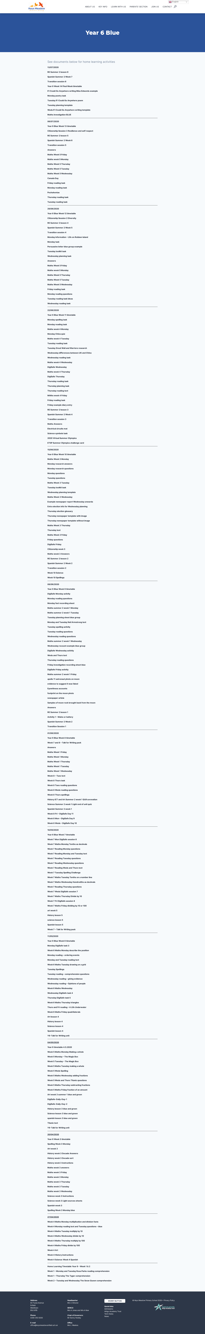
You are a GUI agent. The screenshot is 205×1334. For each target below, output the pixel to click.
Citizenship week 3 (56, 549)
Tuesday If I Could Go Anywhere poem (65, 100)
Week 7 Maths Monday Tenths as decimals (67, 844)
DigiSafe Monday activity (58, 594)
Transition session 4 (56, 232)
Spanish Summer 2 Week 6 (59, 140)
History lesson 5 (55, 915)
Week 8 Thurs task (56, 780)
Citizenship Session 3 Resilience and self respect (70, 131)
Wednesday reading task (58, 303)
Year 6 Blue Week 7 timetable (61, 834)
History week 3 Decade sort (60, 1158)
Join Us (155, 6)
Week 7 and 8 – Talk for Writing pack (64, 742)
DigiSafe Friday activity (57, 669)
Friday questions (55, 539)
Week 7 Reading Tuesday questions (64, 858)
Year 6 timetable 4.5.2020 (59, 1047)
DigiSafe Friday (54, 544)
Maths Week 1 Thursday (58, 761)
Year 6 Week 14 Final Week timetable (64, 86)
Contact (167, 6)
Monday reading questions (59, 294)
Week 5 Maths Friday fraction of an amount (67, 1090)
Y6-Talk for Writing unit (58, 1035)
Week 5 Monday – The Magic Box (62, 1056)
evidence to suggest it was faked (62, 684)
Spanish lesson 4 (55, 1031)
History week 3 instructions (60, 1163)
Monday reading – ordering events (63, 955)
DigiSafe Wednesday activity (60, 650)
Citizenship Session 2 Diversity (61, 218)
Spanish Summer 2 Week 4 (59, 414)
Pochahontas (53, 192)
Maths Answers (54, 424)
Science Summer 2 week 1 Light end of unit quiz (69, 804)
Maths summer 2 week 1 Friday (61, 674)
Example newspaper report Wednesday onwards (70, 502)
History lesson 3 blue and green (62, 1109)
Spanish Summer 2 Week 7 (59, 77)
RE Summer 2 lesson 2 (57, 558)
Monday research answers (59, 464)
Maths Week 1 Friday (57, 752)
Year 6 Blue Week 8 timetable (61, 738)
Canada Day (52, 178)
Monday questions (56, 473)
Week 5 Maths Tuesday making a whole (65, 1066)
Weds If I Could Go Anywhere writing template (68, 110)
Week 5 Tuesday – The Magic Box (63, 1061)
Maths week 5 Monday (57, 159)
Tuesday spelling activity (58, 627)
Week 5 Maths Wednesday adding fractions (67, 1075)
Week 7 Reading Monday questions (63, 849)
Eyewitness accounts (57, 688)
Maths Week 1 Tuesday (58, 766)
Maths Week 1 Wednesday (59, 771)
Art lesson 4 (53, 1017)
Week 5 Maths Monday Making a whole (65, 1052)
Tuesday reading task (57, 202)
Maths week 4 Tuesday (58, 338)
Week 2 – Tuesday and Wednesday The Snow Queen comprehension (79, 1280)
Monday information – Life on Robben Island (67, 237)
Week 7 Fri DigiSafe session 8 (61, 901)
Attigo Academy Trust (112, 1311)
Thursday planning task (58, 386)
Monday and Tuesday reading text (63, 960)
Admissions (108, 1309)
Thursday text (54, 530)
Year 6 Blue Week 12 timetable (61, 213)
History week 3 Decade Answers (62, 1153)
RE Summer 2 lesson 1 (57, 712)
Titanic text (52, 1123)
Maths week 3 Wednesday (59, 1191)
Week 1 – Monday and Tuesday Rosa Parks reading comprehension (78, 1271)
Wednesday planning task (59, 256)
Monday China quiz (56, 334)
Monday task (53, 242)
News (106, 1316)
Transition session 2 (56, 568)
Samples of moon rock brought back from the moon (71, 703)
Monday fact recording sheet (60, 603)
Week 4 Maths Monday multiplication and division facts (72, 1222)
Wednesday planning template (61, 492)
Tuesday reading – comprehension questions (68, 974)
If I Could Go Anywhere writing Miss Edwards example (72, 91)
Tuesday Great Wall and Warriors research (67, 348)
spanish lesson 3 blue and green (62, 1118)
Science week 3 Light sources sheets (64, 1201)
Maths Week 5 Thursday (58, 164)
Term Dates (108, 1314)
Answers (51, 150)
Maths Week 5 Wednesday (59, 173)
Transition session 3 (56, 419)
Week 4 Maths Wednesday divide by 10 (65, 1236)
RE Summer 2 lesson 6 (57, 72)
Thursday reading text (57, 391)
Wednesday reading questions (61, 636)
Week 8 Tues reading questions (62, 785)
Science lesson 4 (55, 1026)
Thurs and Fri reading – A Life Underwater (66, 1007)
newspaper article (55, 698)
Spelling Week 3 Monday (58, 1144)
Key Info (103, 6)
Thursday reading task (57, 197)
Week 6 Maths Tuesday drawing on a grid (66, 964)
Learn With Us (118, 6)
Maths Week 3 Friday (57, 535)
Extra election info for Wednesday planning (67, 506)
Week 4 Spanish (70, 1259)
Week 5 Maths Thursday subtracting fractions (68, 1085)
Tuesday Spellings (55, 969)
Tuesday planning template (60, 105)
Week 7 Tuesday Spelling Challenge (64, 872)
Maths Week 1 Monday (57, 757)
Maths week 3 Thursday (58, 1182)
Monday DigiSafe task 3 (58, 945)
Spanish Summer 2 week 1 (59, 809)
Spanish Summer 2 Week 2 (59, 563)
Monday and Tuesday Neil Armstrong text (66, 622)
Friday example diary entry (59, 405)
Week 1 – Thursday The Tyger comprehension (68, 1276)
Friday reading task (56, 183)
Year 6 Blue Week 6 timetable (61, 941)
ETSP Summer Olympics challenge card (65, 443)
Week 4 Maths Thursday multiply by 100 (66, 1240)
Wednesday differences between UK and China (69, 353)
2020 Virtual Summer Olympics (62, 438)
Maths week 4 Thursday (58, 372)
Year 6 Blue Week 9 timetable (61, 589)
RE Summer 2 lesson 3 (57, 410)
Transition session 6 (56, 81)
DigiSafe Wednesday (57, 367)
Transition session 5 (56, 145)
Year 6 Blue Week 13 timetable (61, 126)
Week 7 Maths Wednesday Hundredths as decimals (71, 882)
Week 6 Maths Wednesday (59, 988)
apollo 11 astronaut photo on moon (63, 679)
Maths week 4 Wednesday (59, 362)
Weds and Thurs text (57, 655)
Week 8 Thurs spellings (58, 795)
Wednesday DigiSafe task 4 (60, 993)
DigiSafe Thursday (56, 376)
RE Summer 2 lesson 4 (57, 223)
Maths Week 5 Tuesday (58, 169)
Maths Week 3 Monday (58, 459)
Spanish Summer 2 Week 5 (59, 227)
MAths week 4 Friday (57, 395)
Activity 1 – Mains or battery (60, 717)
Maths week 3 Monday (58, 1177)
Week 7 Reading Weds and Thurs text (64, 868)
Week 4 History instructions (60, 1255)
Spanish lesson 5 (55, 924)
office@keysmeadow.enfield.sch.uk (44, 1325)
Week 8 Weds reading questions (62, 790)
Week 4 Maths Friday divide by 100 (63, 1245)
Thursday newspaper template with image (67, 516)
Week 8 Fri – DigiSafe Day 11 (60, 814)
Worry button (115, 1301)
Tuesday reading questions (60, 631)
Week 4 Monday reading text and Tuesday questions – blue (74, 1226)
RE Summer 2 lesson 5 (57, 135)
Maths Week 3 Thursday (58, 525)
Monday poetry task (56, 96)
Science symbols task (57, 433)
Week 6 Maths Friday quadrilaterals (63, 1012)
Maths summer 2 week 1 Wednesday (64, 641)
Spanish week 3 (54, 1205)
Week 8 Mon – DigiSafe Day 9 (61, 818)
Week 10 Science (55, 573)
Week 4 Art (52, 1250)
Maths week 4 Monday (58, 329)
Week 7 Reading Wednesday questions (65, 863)
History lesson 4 (55, 1021)
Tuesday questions (56, 478)
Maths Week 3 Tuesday (58, 483)
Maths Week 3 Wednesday (59, 497)
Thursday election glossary (60, 511)
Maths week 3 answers (58, 1167)
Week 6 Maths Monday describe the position (68, 950)
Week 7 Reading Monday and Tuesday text (67, 853)
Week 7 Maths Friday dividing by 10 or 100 (67, 906)
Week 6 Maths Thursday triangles (63, 1002)
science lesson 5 (55, 920)
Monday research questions (60, 468)
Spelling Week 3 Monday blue (61, 1210)
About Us (90, 6)
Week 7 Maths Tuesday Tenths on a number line (69, 877)
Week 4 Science (54, 1259)
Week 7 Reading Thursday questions (64, 887)
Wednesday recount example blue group (66, 646)
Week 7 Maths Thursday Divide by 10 (64, 896)
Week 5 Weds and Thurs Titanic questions (67, 1080)
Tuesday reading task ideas (60, 299)
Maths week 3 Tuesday (58, 1186)
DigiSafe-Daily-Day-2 (57, 1104)
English (175, 2)
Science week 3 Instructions (60, 1196)
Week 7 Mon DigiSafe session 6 (62, 839)
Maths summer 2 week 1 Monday (62, 608)
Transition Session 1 (56, 726)
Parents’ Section (138, 6)
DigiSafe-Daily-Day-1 (57, 1099)
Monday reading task (57, 188)
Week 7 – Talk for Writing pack (61, 929)
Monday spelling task (57, 319)
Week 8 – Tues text (56, 776)
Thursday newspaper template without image (68, 520)
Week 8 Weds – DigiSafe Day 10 (62, 823)
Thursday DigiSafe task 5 (59, 998)
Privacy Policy (169, 1300)
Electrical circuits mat (57, 428)
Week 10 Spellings (55, 577)
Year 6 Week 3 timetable (58, 1139)
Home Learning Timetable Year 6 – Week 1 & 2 (68, 1266)
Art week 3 (52, 1148)
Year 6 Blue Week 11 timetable (61, 315)
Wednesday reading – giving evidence (65, 979)
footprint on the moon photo (60, 693)
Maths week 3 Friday (57, 1172)
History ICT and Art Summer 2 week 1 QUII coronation (72, 799)
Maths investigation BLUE (59, 114)
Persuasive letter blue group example (64, 246)
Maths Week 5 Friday (57, 154)
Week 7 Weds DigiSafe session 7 (62, 891)
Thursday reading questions (60, 660)
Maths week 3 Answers (58, 554)
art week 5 (52, 910)
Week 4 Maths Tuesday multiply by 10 (65, 1231)
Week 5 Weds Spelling (57, 1071)
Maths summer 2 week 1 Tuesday (63, 613)
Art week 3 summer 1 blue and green (64, 1094)
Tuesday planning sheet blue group (63, 617)
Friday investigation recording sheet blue (66, 665)
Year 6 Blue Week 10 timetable (61, 454)
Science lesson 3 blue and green (62, 1113)
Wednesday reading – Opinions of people (66, 983)
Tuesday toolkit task (56, 251)
